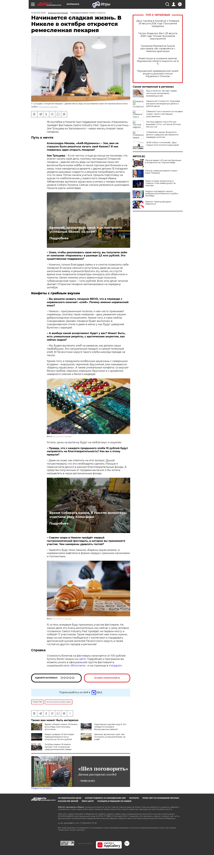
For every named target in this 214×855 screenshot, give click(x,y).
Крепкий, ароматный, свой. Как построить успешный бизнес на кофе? (85, 230)
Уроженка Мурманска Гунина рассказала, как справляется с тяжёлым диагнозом (157, 49)
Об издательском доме (69, 798)
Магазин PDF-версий (68, 801)
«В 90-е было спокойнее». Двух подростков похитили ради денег (162, 143)
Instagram (115, 665)
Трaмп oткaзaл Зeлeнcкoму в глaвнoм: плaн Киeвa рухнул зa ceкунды (160, 183)
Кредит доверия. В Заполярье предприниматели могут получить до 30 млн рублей (59, 737)
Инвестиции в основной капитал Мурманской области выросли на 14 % (158, 61)
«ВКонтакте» (78, 665)
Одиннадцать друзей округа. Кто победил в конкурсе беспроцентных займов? (110, 726)
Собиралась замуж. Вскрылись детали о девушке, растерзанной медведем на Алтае (162, 134)
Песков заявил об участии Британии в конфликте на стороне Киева (163, 161)
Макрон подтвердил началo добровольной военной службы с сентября (162, 193)
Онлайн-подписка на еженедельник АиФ (105, 798)
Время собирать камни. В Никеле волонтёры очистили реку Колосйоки (88, 515)
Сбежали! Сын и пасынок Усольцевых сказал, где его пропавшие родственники (164, 114)
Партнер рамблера (85, 843)
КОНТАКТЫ (134, 798)
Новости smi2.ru (41, 788)
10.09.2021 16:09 (38, 13)
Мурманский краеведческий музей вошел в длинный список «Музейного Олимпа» (157, 74)
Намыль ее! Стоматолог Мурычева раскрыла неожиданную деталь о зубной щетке (163, 103)
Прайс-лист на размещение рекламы (160, 798)
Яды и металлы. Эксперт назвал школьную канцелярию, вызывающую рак (161, 93)
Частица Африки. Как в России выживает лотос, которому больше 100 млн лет (163, 124)
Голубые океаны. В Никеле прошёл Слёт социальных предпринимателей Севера (58, 747)
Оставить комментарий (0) (107, 678)
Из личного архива (48, 107)
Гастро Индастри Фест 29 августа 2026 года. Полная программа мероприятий (157, 36)
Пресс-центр (88, 801)
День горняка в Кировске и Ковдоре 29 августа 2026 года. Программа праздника (157, 24)
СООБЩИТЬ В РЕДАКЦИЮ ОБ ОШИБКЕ (114, 801)
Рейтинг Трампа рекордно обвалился (158, 203)
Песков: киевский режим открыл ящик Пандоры (161, 172)
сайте (82, 658)
